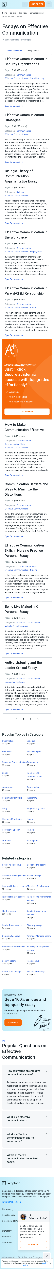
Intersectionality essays (13, 897)
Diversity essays (34, 925)
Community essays (11, 936)
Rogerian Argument (36, 808)
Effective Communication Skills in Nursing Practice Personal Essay (24, 550)
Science (13, 13)
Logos (30, 819)
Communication (37, 13)
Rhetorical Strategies (12, 819)
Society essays (9, 961)
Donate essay (8, 1215)
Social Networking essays (14, 875)
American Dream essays (13, 946)
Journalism (7, 787)
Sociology (23, 13)
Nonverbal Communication (14, 762)
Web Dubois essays (36, 971)
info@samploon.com (11, 1202)
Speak (5, 773)
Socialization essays (11, 971)
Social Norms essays (37, 865)
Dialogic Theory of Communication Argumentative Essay (21, 176)
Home (5, 13)
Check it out (33, 1244)
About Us (6, 1236)
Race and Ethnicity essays (14, 886)
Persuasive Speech (11, 830)
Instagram (32, 798)
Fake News (7, 751)
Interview (6, 840)
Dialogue (31, 741)
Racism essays (34, 875)
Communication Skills (12, 798)
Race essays (33, 961)
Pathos (30, 830)
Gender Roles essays (12, 925)
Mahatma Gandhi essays (38, 886)
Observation (8, 741)
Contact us (7, 1242)
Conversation (33, 787)
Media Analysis (34, 751)
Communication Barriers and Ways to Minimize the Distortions (26, 489)
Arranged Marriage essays (39, 936)
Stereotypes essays (11, 865)
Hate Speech (33, 840)
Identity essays (9, 911)
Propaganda (32, 762)
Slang (4, 808)
